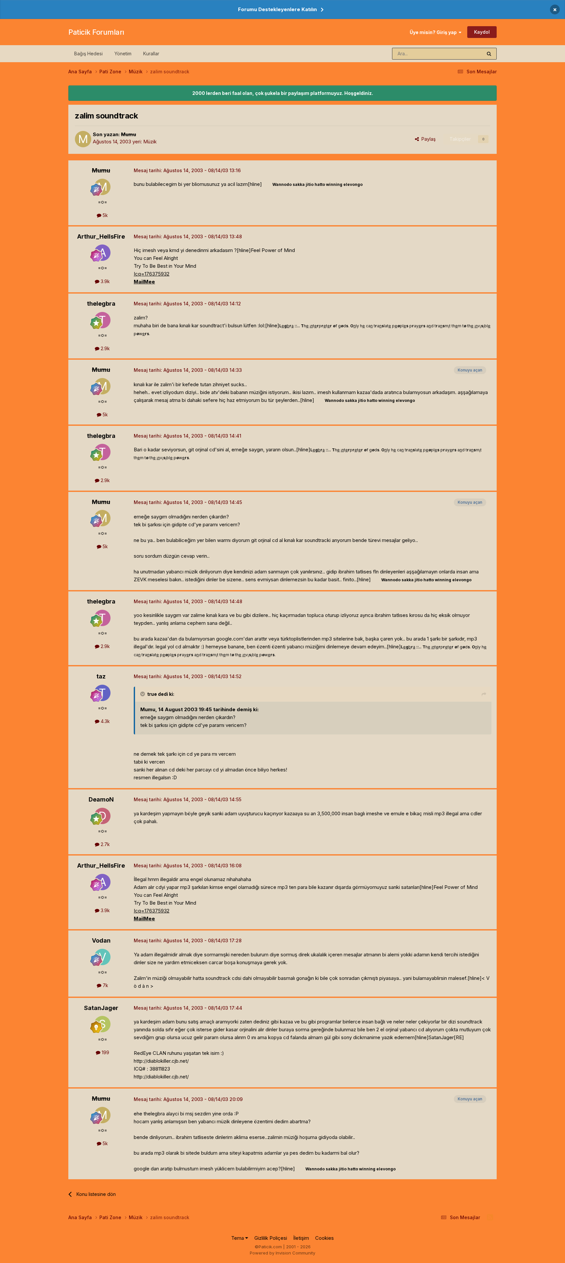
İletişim (301, 1238)
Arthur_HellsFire (101, 236)
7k (104, 985)
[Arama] (489, 53)
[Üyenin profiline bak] (83, 139)
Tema (238, 1238)
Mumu (128, 134)
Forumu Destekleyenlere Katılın (277, 9)
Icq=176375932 (151, 274)
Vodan (101, 940)
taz (101, 676)
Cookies (324, 1238)
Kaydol (482, 32)
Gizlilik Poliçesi (270, 1238)
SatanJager (101, 1007)
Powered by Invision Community (282, 1252)
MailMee (144, 282)
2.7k (104, 844)
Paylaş (427, 139)
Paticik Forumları (96, 32)
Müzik (150, 141)
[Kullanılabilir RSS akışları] (490, 1217)
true (152, 694)
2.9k (104, 348)
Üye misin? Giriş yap (434, 32)
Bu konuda (463, 53)
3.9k (104, 281)
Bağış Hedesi (88, 53)
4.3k (104, 721)
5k (104, 215)
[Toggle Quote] (143, 693)
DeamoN (101, 799)
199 (104, 1052)
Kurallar (151, 53)
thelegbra (101, 303)
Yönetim (122, 53)
